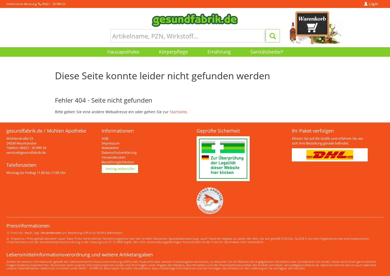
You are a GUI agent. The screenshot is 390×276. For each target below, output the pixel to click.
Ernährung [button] (219, 52)
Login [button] (373, 3)
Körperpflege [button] (173, 52)
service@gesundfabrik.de (26, 152)
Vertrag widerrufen (120, 169)
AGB (105, 138)
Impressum (111, 143)
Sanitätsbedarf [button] (266, 52)
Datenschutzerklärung (119, 152)
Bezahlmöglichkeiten (118, 162)
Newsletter (110, 148)
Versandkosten (113, 157)
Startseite (178, 111)
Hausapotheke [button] (123, 52)
